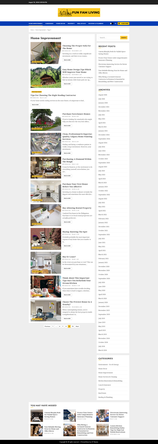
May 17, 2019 (75, 164)
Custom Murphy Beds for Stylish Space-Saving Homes (52, 415)
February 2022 (103, 219)
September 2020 (104, 278)
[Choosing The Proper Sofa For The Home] (46, 53)
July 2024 (101, 147)
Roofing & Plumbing (96, 23)
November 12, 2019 (77, 51)
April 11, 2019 (76, 234)
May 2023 (101, 175)
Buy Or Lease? (69, 257)
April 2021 (102, 250)
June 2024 (101, 151)
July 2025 (101, 115)
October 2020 (103, 274)
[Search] (115, 23)
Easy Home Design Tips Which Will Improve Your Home (76, 70)
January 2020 (103, 302)
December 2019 (103, 306)
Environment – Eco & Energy (108, 365)
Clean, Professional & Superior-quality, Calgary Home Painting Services (77, 136)
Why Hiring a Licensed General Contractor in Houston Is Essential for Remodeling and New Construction (111, 79)
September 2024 (104, 139)
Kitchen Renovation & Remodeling (110, 381)
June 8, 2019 (76, 116)
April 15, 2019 (76, 210)
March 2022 (102, 215)
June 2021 (101, 242)
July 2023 (101, 171)
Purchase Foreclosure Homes (76, 114)
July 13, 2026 (114, 419)
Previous (47, 326)
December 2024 (103, 135)
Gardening (49, 23)
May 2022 (101, 207)
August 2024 (102, 143)
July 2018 (101, 346)
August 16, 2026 (49, 419)
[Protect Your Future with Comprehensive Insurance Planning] (69, 415)
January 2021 (103, 262)
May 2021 (101, 247)
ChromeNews (85, 442)
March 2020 (102, 298)
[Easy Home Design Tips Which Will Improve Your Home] (46, 77)
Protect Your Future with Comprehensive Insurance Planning (85, 415)
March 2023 (102, 183)
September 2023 (104, 163)
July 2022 (101, 203)
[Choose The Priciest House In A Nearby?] (46, 310)
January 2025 (103, 131)
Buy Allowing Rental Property (76, 208)
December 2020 (103, 266)
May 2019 (101, 326)
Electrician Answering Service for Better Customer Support (118, 415)
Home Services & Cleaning (107, 377)
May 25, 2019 (76, 141)
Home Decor (60, 23)
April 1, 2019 (76, 259)
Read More (67, 60)
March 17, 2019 (76, 285)
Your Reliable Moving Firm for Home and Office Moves (52, 429)
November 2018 (104, 338)
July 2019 (101, 318)
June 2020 (101, 286)
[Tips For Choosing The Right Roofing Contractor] (62, 92)
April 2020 (102, 294)
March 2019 (102, 334)
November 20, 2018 (77, 307)
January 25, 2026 (49, 433)
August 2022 (102, 199)
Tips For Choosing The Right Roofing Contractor (53, 95)
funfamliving (67, 51)
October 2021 (103, 231)
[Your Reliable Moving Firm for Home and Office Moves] (37, 430)
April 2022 (102, 211)
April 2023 (102, 179)
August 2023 (102, 167)
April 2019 (102, 330)
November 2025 (104, 111)
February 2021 (103, 259)
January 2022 (103, 223)
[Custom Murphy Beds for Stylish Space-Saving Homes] (37, 415)
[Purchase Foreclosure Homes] (46, 120)
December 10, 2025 (115, 434)
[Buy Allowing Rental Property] (46, 215)
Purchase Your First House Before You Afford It (75, 185)
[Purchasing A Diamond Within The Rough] (46, 168)
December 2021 (103, 227)
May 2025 (101, 119)
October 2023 (103, 159)
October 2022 (103, 191)
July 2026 (101, 99)
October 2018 (103, 342)
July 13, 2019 (44, 98)
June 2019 (101, 322)
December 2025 (103, 107)
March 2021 (102, 254)
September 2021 (104, 235)
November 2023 (104, 155)
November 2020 (104, 270)
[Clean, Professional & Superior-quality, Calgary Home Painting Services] (46, 144)
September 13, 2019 (77, 74)
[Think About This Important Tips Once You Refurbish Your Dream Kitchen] (46, 287)
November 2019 (104, 310)
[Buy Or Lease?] (46, 263)
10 (73, 326)
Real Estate (81, 23)
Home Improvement (36, 23)
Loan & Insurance (104, 385)
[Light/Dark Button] (112, 23)
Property (71, 23)
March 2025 (102, 127)
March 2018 (102, 350)
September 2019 (104, 314)
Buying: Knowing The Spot (74, 232)
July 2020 (101, 282)
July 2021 (101, 239)
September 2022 (104, 195)
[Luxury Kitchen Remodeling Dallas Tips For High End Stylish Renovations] (102, 430)
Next (77, 326)
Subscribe (124, 23)
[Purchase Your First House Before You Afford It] (46, 191)
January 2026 (103, 103)
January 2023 (103, 187)
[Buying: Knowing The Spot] (46, 239)
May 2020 (101, 290)
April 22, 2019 (76, 189)
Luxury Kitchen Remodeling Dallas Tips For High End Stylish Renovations (117, 429)
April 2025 (102, 123)
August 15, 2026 (82, 419)
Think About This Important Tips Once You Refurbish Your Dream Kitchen (76, 280)
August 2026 (102, 95)
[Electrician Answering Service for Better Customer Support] (102, 415)
